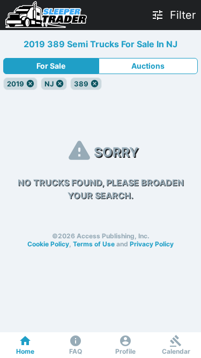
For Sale (50, 65)
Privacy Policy (152, 244)
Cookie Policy (48, 244)
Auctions (148, 65)
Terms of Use (94, 244)
